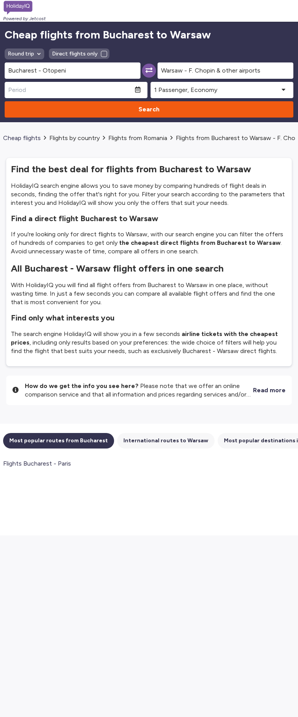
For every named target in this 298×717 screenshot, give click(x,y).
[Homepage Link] (24, 8)
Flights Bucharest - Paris (37, 463)
